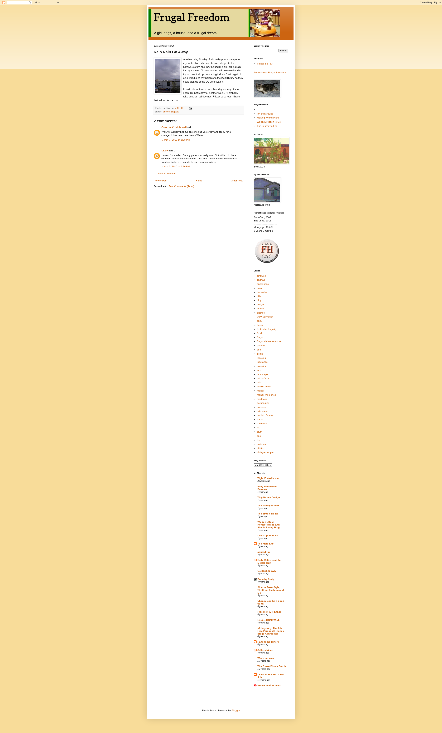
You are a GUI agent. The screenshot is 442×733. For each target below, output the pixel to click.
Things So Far (264, 63)
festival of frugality (267, 329)
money (260, 390)
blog (259, 300)
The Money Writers (268, 505)
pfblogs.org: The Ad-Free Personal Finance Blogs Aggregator (270, 631)
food (259, 333)
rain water (262, 411)
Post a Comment (167, 173)
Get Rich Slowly (266, 570)
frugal (260, 337)
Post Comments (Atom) (181, 186)
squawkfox (263, 552)
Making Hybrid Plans (268, 117)
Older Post (237, 180)
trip (258, 440)
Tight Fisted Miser (268, 478)
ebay (259, 320)
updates (261, 444)
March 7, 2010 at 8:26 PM (175, 166)
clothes (261, 312)
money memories (266, 394)
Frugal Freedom (192, 17)
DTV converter (265, 316)
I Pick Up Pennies (267, 535)
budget (261, 304)
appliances (263, 284)
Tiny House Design (268, 497)
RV (258, 427)
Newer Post (161, 180)
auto (259, 288)
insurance (262, 361)
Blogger (236, 710)
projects (175, 112)
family (260, 325)
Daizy (164, 150)
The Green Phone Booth (271, 666)
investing (262, 366)
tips (259, 435)
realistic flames (265, 415)
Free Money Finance (269, 611)
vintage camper (265, 452)
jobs (259, 370)
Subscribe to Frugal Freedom (270, 72)
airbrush (261, 275)
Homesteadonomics (269, 685)
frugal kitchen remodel (269, 341)
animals (261, 279)
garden (261, 345)
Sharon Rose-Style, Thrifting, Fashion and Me (270, 590)
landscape (262, 374)
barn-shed (262, 292)
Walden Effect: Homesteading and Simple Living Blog (268, 525)
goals (260, 353)
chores (166, 112)
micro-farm (263, 378)
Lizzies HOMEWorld (268, 620)
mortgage (262, 399)
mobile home (264, 386)
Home (199, 180)
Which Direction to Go (269, 121)
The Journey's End (267, 126)
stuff (259, 431)
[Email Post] (190, 108)
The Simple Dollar (267, 513)
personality (263, 403)
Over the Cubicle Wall (174, 127)
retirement (262, 423)
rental (260, 419)
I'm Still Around (265, 113)
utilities (260, 448)
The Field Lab (265, 543)
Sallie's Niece (265, 650)
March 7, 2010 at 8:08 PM (175, 139)
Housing (261, 357)
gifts (259, 349)
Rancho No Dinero (268, 641)
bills (259, 296)
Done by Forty (265, 579)
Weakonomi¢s (265, 658)
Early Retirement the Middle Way (269, 561)
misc (259, 382)
